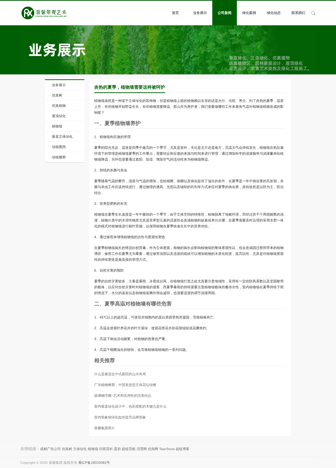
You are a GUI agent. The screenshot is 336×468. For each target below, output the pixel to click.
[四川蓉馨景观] (44, 13)
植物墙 (57, 126)
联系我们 (298, 13)
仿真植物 (59, 106)
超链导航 (129, 449)
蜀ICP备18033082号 (94, 463)
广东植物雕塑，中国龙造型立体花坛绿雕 (125, 385)
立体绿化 (80, 449)
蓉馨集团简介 (104, 428)
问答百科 (106, 449)
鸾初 (117, 449)
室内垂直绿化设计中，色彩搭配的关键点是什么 (130, 406)
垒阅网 (153, 449)
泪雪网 (142, 449)
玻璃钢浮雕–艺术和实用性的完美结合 (122, 396)
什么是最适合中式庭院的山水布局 (120, 374)
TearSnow (167, 449)
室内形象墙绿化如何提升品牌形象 (120, 417)
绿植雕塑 (59, 157)
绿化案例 (249, 13)
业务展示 (200, 13)
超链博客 (182, 449)
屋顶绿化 (59, 116)
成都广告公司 (50, 449)
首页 (175, 13)
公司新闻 (224, 13)
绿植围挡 (59, 147)
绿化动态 (274, 13)
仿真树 (57, 95)
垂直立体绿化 (62, 136)
